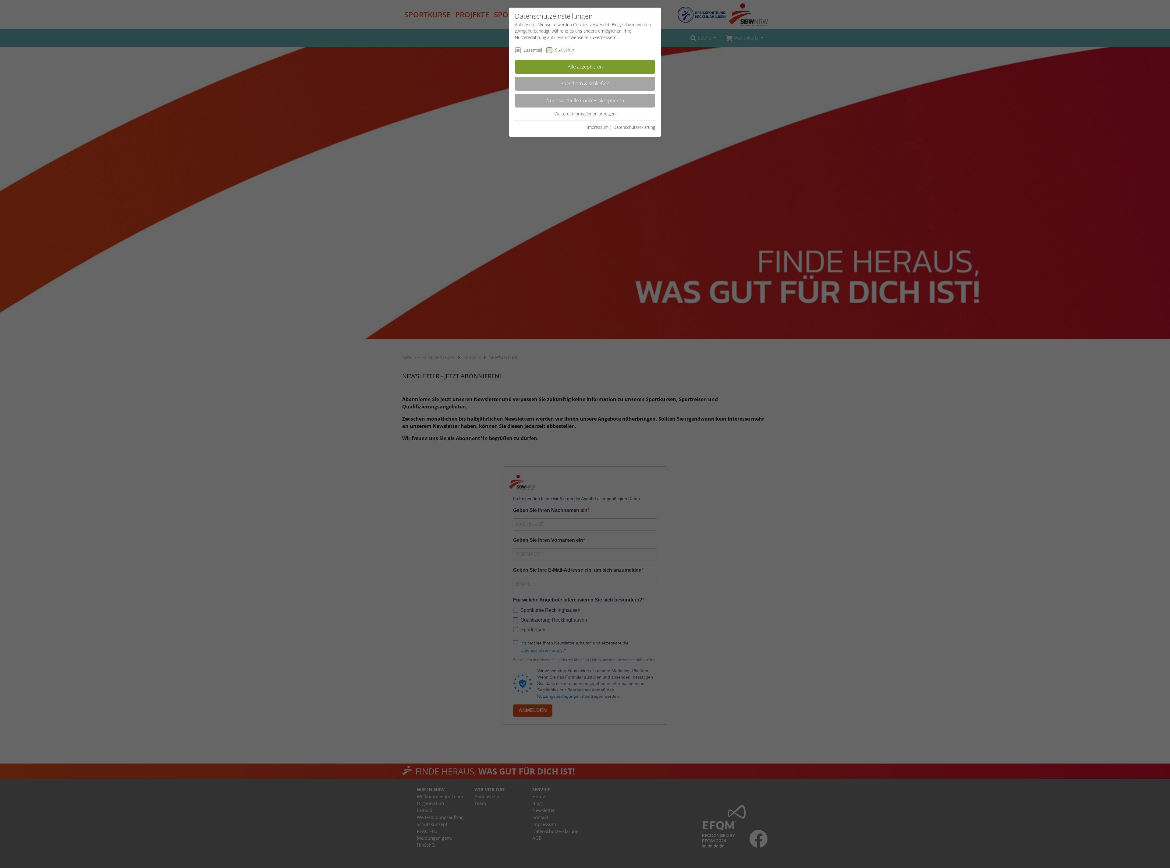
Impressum (597, 127)
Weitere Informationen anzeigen (585, 114)
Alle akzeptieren (585, 66)
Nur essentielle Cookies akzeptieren (585, 100)
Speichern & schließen (585, 83)
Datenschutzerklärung (634, 127)
